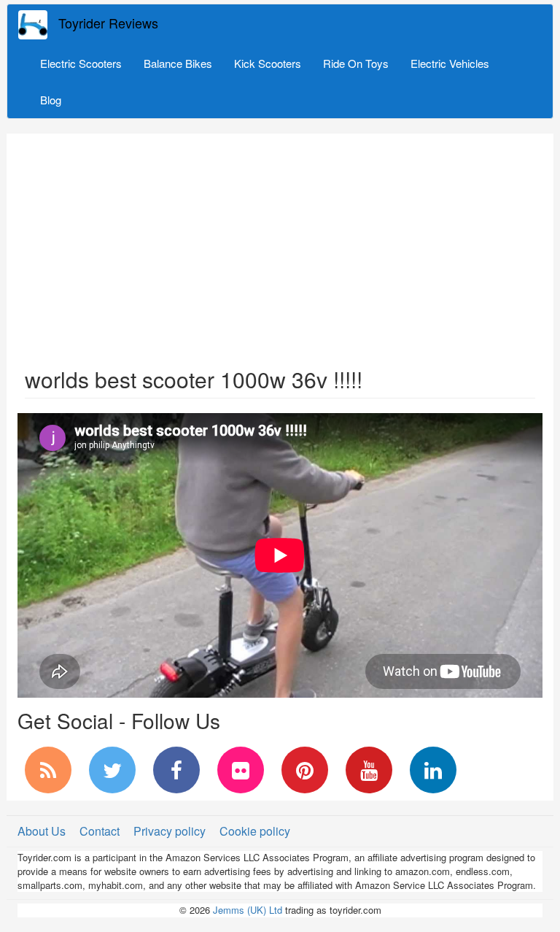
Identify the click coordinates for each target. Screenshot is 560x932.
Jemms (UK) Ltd (247, 910)
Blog (50, 99)
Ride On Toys (356, 63)
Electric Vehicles (450, 63)
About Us (42, 831)
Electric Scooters (81, 63)
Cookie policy (254, 831)
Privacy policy (169, 831)
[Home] (38, 24)
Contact (99, 831)
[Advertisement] (280, 243)
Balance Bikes (178, 63)
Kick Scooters (267, 63)
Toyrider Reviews (108, 22)
